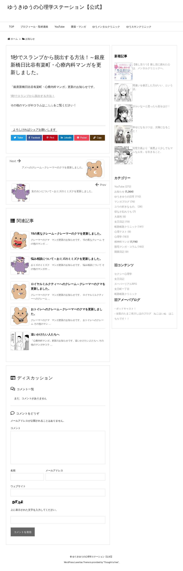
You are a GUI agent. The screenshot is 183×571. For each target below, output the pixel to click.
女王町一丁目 (121, 288)
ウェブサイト (18, 486)
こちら (49, 105)
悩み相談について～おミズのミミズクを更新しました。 (66, 258)
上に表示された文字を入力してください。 (34, 509)
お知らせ (30, 38)
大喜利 (120, 216)
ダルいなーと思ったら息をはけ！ (151, 106)
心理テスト (122, 231)
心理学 (121, 236)
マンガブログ (124, 201)
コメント (16, 428)
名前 (13, 470)
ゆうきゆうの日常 (127, 196)
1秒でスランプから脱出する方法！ (33, 96)
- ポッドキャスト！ (125, 308)
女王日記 (122, 221)
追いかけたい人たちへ (45, 334)
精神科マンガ (121, 241)
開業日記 (121, 251)
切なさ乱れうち (125, 211)
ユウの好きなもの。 (128, 206)
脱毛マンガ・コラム (129, 246)
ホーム (14, 38)
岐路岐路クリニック (129, 226)
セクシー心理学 (123, 273)
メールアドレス (54, 470)
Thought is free (111, 562)
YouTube (122, 186)
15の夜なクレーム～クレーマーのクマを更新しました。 (67, 233)
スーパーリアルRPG (125, 283)
